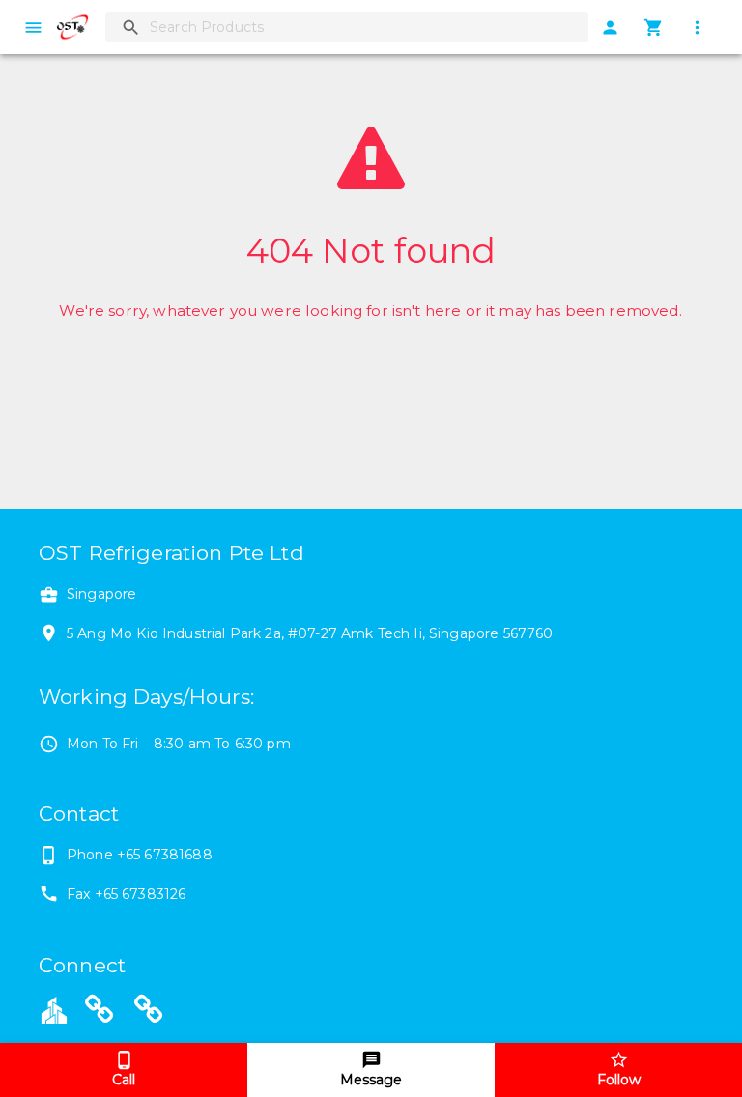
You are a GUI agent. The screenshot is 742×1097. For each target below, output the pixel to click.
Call (123, 1079)
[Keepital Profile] (54, 1009)
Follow (619, 1079)
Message (371, 1079)
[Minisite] (148, 1012)
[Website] (99, 1012)
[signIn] (610, 27)
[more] (697, 27)
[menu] (33, 27)
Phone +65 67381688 (140, 854)
